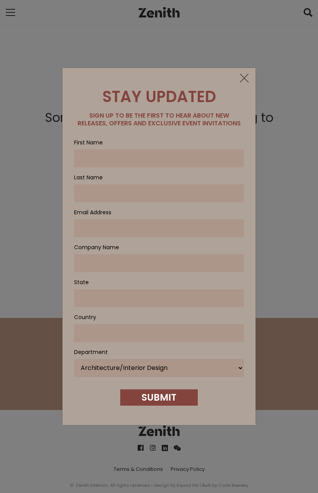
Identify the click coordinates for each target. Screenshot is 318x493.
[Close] (244, 79)
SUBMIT (159, 397)
